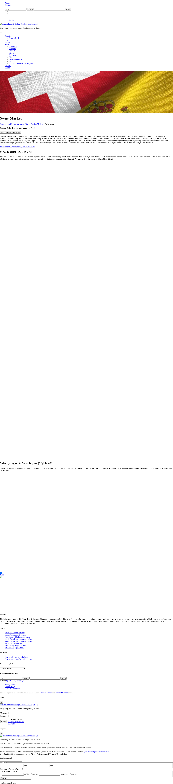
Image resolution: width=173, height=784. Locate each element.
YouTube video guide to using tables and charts (17, 147)
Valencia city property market (15, 645)
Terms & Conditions (12, 689)
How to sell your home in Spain (16, 657)
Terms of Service (61, 693)
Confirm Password (70, 774)
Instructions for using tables (10, 132)
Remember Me (16, 720)
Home (2, 124)
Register (11, 724)
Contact (7, 5)
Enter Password (32, 774)
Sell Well (8, 66)
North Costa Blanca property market (18, 639)
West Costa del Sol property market (18, 637)
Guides (7, 42)
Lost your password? (16, 722)
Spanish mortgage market (14, 648)
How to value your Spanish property (18, 659)
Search (7, 68)
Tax (10, 57)
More (11, 61)
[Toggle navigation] (1, 32)
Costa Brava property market (15, 635)
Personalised (14, 38)
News (7, 44)
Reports (7, 36)
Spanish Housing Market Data (17, 124)
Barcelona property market (14, 633)
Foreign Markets (37, 124)
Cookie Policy (10, 687)
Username (4, 713)
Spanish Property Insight (15, 681)
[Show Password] (25, 774)
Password (4, 716)
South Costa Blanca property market (18, 641)
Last (51, 765)
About (7, 3)
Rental (11, 53)
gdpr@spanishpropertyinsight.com (96, 752)
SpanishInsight (29, 24)
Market (12, 51)
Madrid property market (13, 643)
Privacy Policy (10, 685)
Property (12, 49)
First (25, 765)
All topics (13, 47)
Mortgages (13, 55)
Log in (11, 20)
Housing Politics (15, 59)
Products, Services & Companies (21, 64)
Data (6, 40)
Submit (3, 778)
